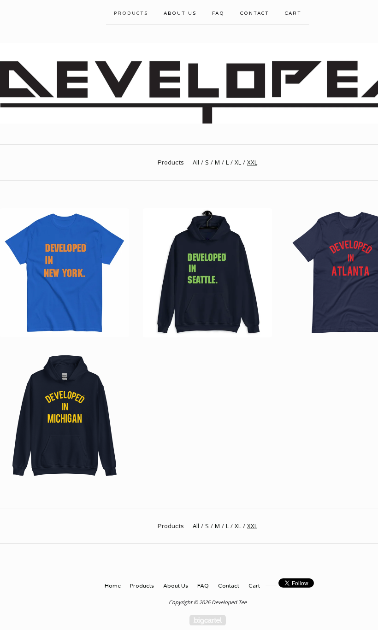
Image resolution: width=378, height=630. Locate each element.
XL (238, 162)
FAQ (218, 13)
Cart (293, 13)
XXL (252, 162)
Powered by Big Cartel (207, 620)
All (196, 162)
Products (131, 13)
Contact (254, 13)
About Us (180, 13)
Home (113, 586)
